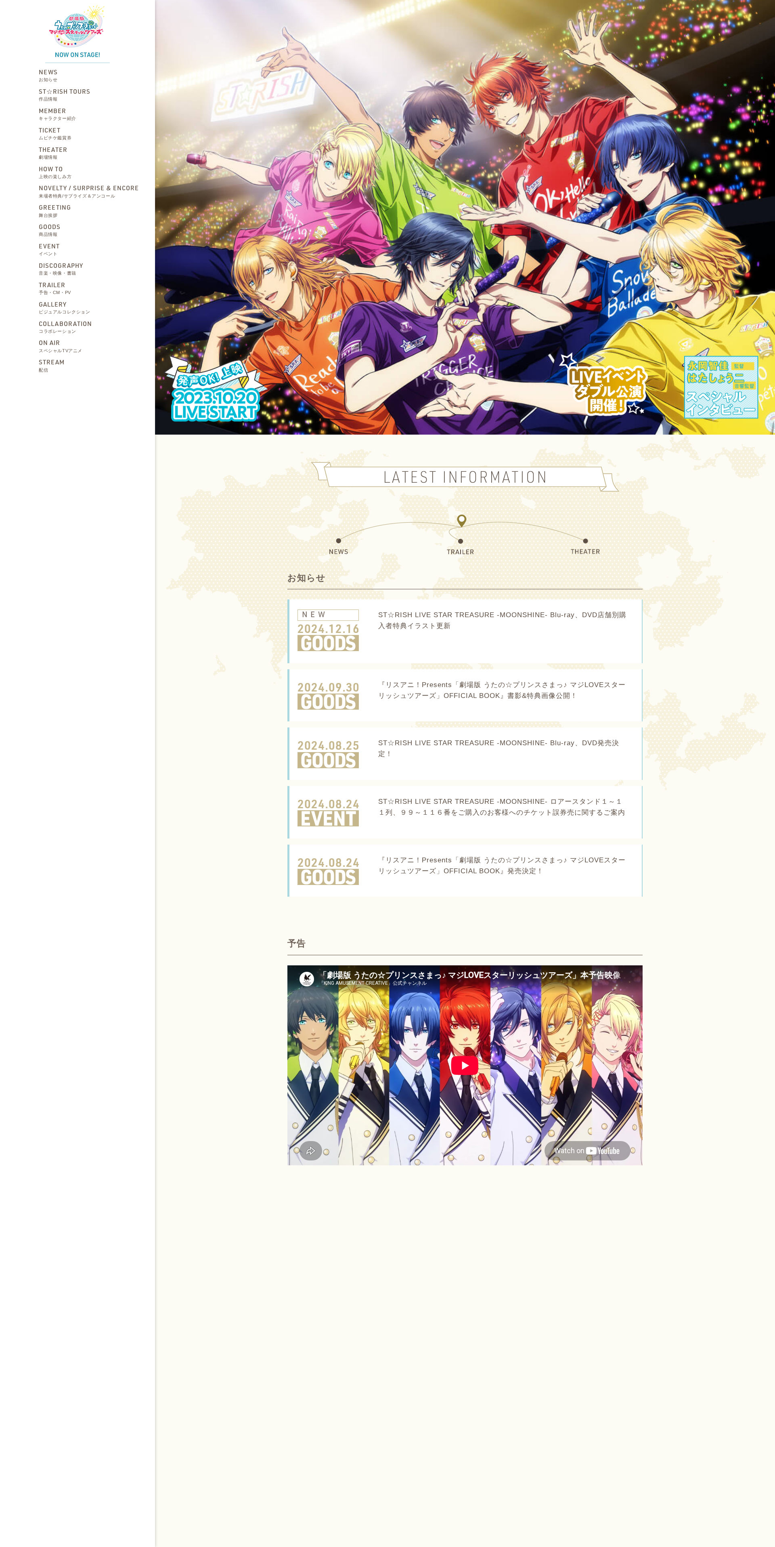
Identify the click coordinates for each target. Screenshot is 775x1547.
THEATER (53, 153)
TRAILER (55, 288)
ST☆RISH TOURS (64, 94)
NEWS (48, 75)
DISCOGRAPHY (61, 268)
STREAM (52, 365)
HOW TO (55, 172)
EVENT (49, 249)
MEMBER (57, 114)
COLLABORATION (65, 327)
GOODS (50, 230)
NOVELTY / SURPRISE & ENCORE (89, 191)
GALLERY (64, 307)
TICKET (55, 133)
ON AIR (60, 346)
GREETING (55, 211)
